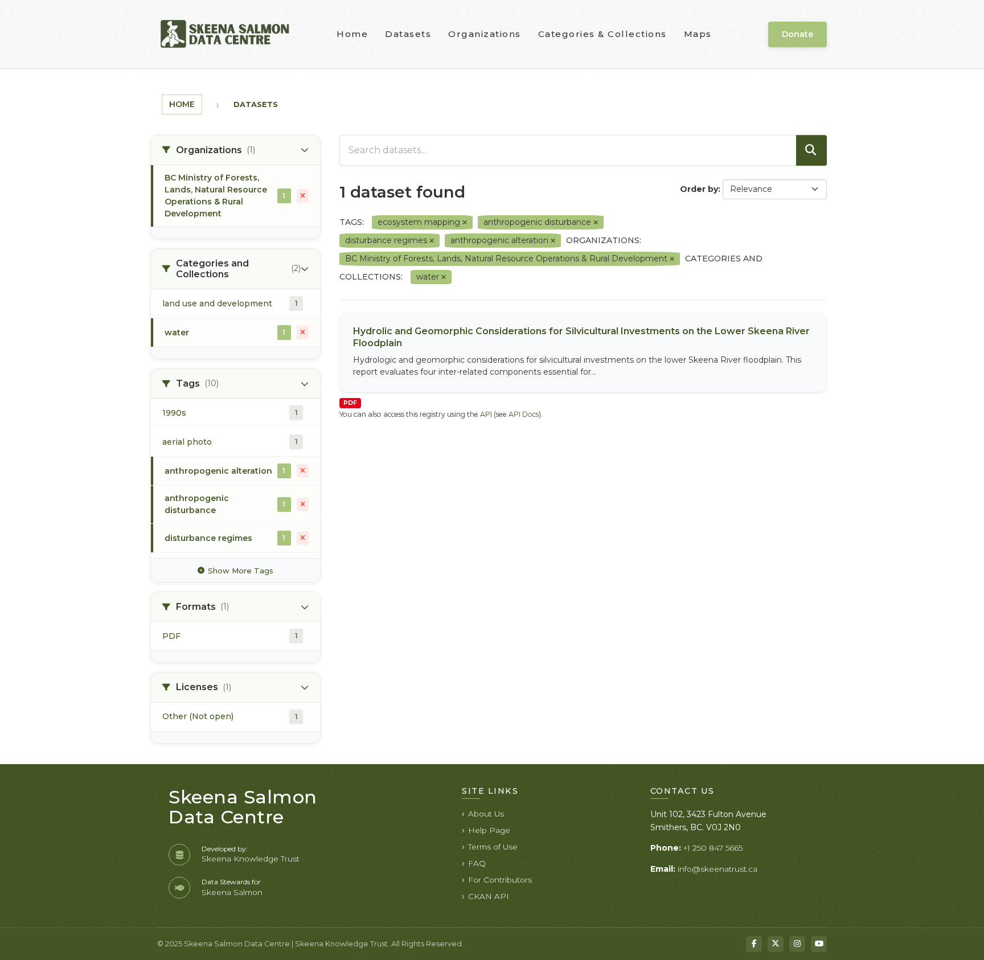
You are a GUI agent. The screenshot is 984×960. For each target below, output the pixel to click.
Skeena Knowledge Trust (251, 858)
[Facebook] (754, 944)
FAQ (477, 863)
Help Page (489, 830)
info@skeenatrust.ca (717, 868)
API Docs (524, 414)
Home (352, 33)
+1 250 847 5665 (713, 847)
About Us (486, 813)
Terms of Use (493, 846)
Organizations (484, 33)
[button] (235, 150)
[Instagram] (797, 944)
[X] (776, 944)
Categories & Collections (602, 33)
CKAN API (488, 896)
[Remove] (464, 223)
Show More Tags (240, 570)
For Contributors (500, 879)
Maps (698, 33)
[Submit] (811, 150)
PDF (350, 403)
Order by (699, 189)
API (486, 414)
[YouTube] (819, 944)
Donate (797, 34)
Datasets (408, 33)
